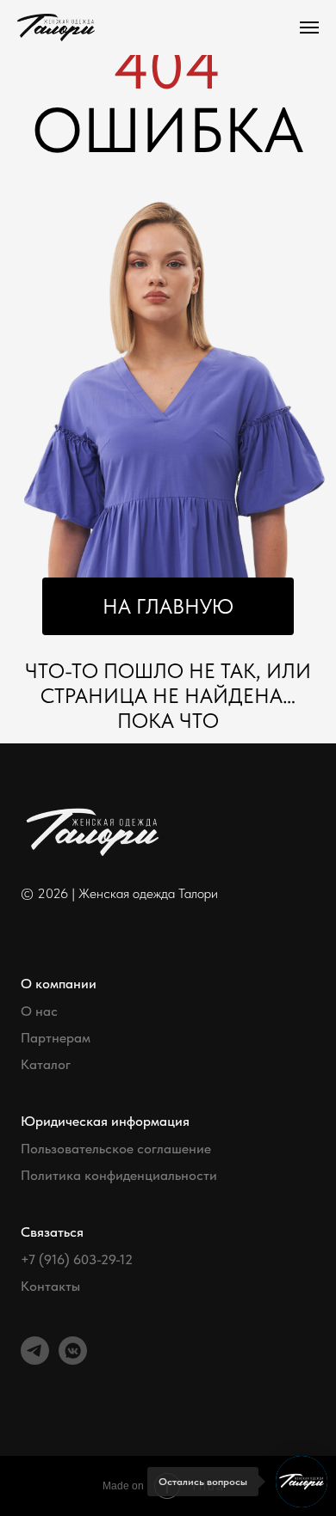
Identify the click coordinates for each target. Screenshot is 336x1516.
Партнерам (55, 1038)
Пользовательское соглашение (116, 1149)
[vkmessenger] (73, 1360)
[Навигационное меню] (309, 27)
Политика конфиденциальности (119, 1176)
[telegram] (35, 1360)
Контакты (50, 1286)
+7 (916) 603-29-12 (77, 1260)
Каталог (46, 1065)
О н (32, 1011)
